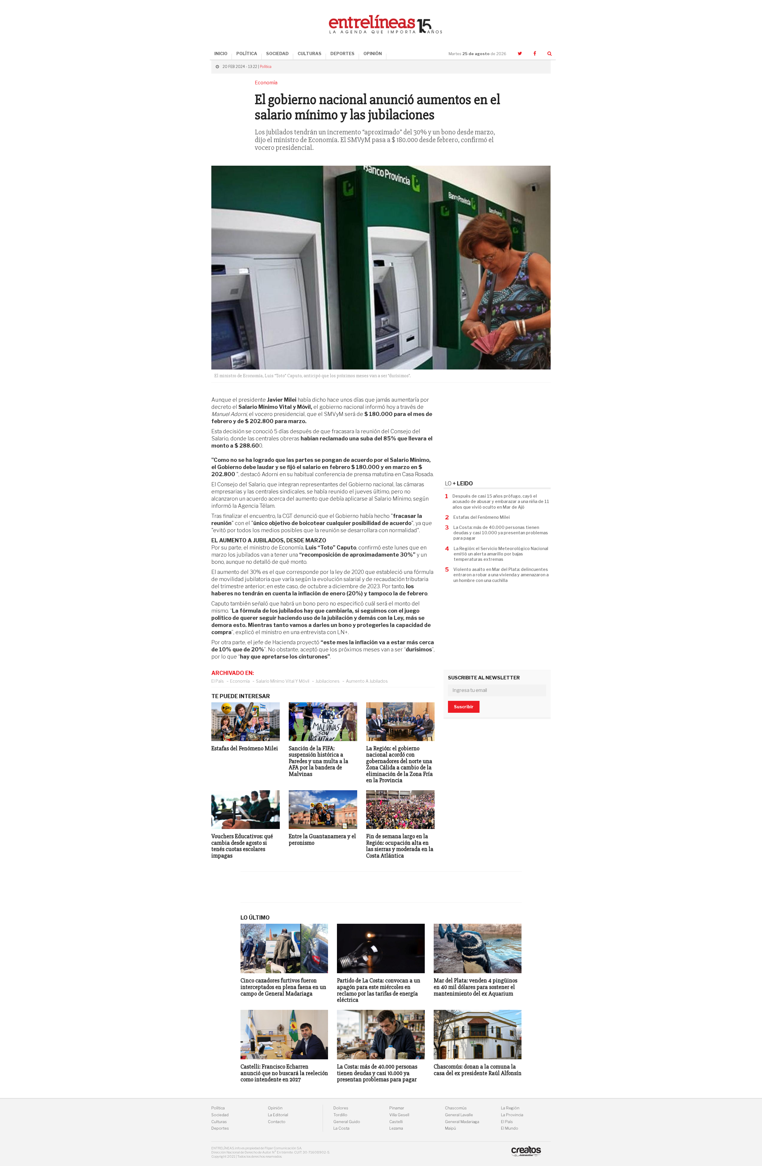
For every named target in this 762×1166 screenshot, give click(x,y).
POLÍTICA (246, 53)
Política (265, 66)
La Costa (341, 1128)
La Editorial (278, 1115)
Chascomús (456, 1108)
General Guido (346, 1122)
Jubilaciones (328, 681)
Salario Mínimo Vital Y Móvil (282, 681)
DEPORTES (342, 53)
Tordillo (340, 1115)
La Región (510, 1108)
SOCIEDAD (277, 53)
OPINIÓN (372, 53)
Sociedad (220, 1115)
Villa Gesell (399, 1115)
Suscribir (464, 706)
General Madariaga (462, 1122)
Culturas (219, 1122)
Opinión (275, 1108)
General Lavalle (459, 1115)
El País (217, 681)
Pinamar (396, 1108)
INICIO (220, 53)
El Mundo (509, 1128)
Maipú (450, 1128)
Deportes (220, 1128)
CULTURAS (309, 53)
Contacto (276, 1122)
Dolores (340, 1108)
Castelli (396, 1122)
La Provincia (512, 1115)
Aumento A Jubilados (367, 681)
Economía (240, 681)
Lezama (396, 1128)
